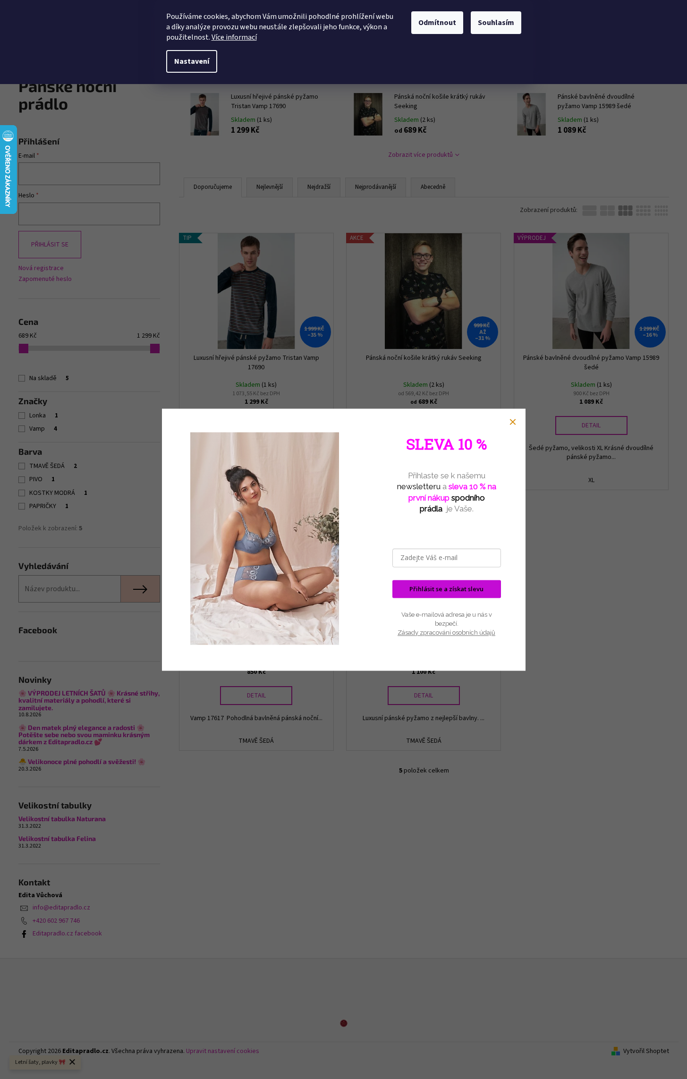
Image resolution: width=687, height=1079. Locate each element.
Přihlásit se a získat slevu (446, 589)
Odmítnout (437, 22)
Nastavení (191, 61)
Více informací (234, 37)
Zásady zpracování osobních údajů (446, 633)
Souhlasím (496, 22)
